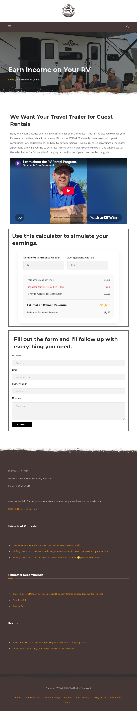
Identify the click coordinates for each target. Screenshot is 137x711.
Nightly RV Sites (33, 697)
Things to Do (99, 697)
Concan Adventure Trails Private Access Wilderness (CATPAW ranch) (47, 545)
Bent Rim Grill (19, 600)
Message (16, 397)
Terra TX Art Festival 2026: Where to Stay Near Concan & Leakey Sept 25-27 (50, 642)
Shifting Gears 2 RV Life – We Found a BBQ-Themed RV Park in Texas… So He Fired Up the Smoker (61, 551)
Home (18, 697)
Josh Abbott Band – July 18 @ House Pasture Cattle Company (43, 648)
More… (68, 702)
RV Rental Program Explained (22, 508)
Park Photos (116, 697)
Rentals (68, 697)
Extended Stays (52, 697)
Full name (17, 355)
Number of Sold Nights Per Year (41, 257)
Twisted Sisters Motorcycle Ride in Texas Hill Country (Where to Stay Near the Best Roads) (58, 593)
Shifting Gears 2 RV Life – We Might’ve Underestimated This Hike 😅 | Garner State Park (56, 557)
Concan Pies (19, 606)
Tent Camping (82, 697)
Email (14, 369)
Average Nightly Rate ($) (81, 257)
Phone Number (19, 383)
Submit (22, 424)
